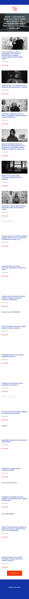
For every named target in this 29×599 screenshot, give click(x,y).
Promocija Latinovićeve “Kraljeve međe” (11, 469)
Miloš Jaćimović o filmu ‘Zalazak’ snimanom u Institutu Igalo (14, 267)
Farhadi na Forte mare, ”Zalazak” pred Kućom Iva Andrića (12, 177)
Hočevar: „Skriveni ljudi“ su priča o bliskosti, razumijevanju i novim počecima (14, 115)
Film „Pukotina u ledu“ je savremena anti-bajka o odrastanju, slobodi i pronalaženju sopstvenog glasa (12, 55)
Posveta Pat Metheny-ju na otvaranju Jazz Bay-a (12, 384)
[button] (14, 573)
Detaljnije (5, 65)
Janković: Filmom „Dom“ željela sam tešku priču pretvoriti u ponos (14, 207)
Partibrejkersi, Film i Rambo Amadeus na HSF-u (13, 355)
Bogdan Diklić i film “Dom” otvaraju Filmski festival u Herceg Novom (12, 558)
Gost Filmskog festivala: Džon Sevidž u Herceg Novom (13, 327)
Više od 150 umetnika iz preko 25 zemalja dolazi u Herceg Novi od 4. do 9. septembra (14, 528)
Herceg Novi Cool (14, 587)
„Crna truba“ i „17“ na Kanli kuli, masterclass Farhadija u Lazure (14, 86)
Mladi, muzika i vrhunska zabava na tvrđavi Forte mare (14, 412)
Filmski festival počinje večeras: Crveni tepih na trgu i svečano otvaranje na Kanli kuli (14, 237)
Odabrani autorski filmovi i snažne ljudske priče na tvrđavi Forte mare (14, 498)
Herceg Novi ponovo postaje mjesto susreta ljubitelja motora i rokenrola (13, 298)
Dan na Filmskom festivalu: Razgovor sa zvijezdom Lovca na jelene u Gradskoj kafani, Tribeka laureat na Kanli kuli (13, 146)
